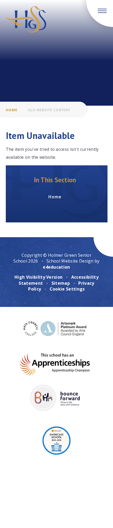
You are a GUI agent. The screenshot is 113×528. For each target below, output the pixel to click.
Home (12, 110)
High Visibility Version (38, 277)
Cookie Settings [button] (67, 289)
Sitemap (61, 283)
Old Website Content (49, 110)
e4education (56, 267)
